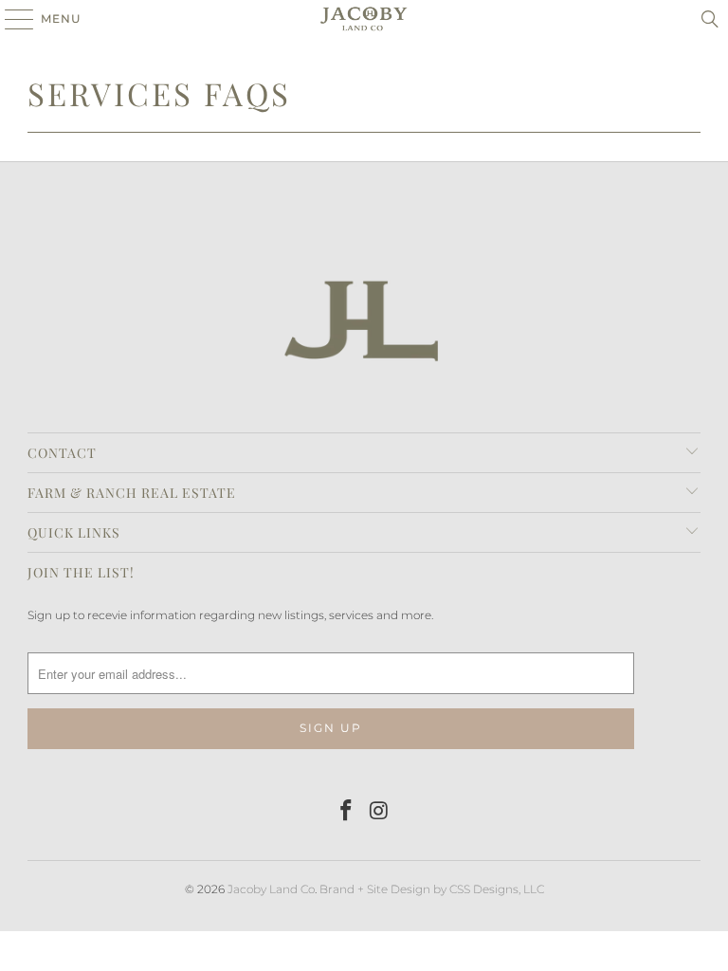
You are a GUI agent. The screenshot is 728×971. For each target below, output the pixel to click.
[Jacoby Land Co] (364, 19)
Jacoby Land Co (271, 889)
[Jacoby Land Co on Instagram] (380, 812)
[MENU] (10, 19)
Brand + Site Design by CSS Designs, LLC (431, 889)
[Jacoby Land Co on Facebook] (347, 812)
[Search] (710, 19)
